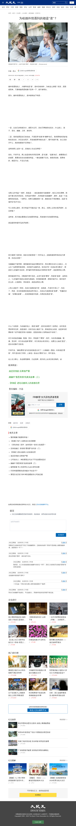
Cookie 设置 (38, 822)
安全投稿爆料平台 (42, 504)
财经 (53, 7)
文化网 (18, 13)
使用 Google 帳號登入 (47, 410)
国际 (21, 7)
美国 (16, 7)
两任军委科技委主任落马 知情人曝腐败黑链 (34, 723)
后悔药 (27, 423)
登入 (72, 2)
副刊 (13, 13)
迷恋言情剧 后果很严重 (19, 371)
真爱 (21, 423)
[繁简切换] (37, 80)
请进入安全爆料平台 (38, 710)
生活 (71, 7)
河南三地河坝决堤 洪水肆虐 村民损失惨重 (33, 741)
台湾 (30, 7)
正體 (18, 2)
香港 (34, 7)
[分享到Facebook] (10, 80)
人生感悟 (24, 13)
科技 (58, 7)
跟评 (64, 542)
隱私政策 (60, 413)
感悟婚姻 (31, 13)
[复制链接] (23, 79)
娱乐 (62, 7)
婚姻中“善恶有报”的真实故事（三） (25, 377)
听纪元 (48, 7)
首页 (3, 7)
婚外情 (15, 423)
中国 (12, 7)
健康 (38, 7)
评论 (25, 7)
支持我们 (38, 795)
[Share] (9, 622)
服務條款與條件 (53, 413)
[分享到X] (19, 80)
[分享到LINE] (14, 80)
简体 (22, 2)
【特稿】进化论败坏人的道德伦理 (24, 383)
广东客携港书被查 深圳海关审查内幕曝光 (33, 750)
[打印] (28, 80)
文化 (67, 7)
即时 (7, 7)
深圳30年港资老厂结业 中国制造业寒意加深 (34, 732)
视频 (43, 7)
